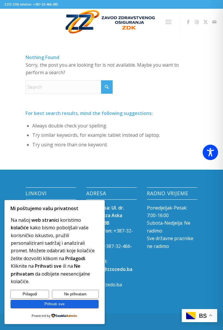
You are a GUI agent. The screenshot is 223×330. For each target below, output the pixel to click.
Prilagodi (30, 294)
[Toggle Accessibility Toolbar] (210, 152)
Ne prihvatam (75, 294)
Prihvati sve (54, 304)
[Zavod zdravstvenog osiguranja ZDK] (111, 22)
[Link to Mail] (214, 21)
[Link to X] (205, 21)
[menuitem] (169, 22)
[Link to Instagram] (197, 21)
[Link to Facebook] (188, 21)
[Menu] (169, 22)
